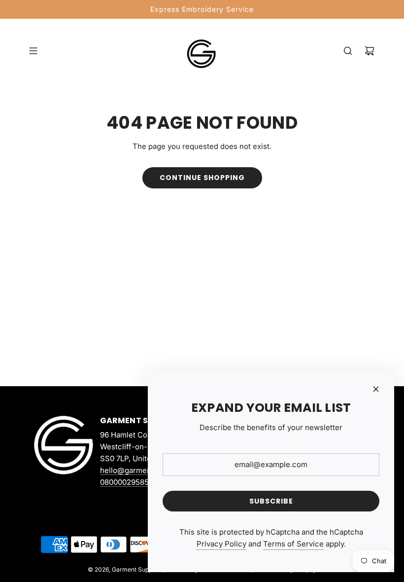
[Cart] (369, 51)
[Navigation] (33, 51)
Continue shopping (202, 177)
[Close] (376, 389)
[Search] (348, 51)
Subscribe (271, 501)
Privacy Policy (221, 543)
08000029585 (124, 482)
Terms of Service (293, 543)
